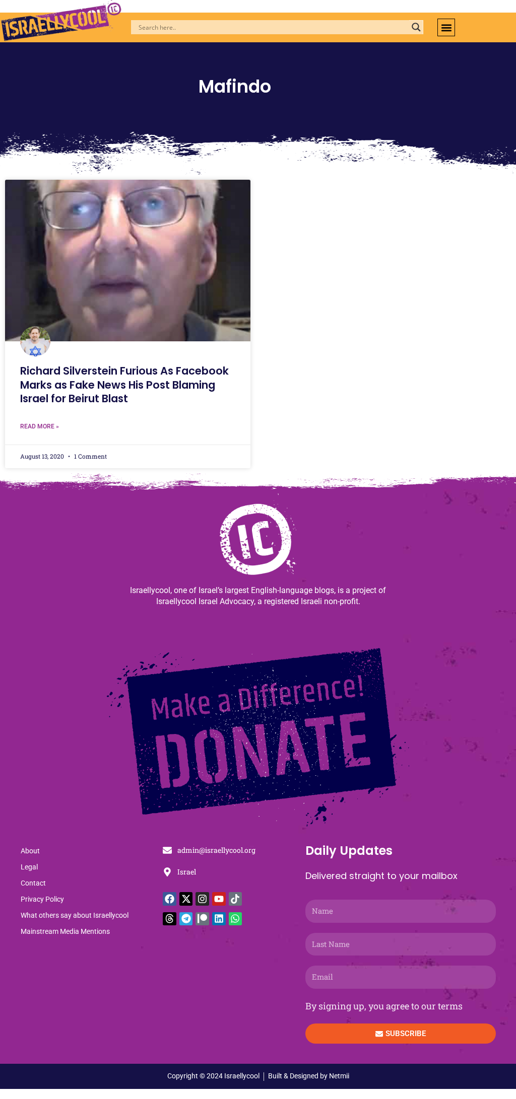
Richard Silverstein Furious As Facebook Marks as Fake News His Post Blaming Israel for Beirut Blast (124, 384)
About (30, 851)
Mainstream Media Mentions (65, 931)
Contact (33, 883)
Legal (29, 867)
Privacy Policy (42, 899)
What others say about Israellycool (74, 915)
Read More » (39, 426)
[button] (446, 27)
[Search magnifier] (416, 27)
